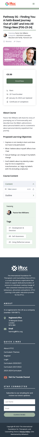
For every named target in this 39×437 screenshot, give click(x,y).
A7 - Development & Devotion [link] (16, 229)
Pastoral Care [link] (27, 38)
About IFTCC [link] (9, 348)
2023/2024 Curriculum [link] (23, 35)
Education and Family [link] (15, 38)
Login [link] (6, 360)
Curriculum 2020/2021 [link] (13, 363)
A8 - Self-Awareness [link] (16, 236)
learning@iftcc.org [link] (16, 331)
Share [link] (18, 41)
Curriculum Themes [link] (11, 352)
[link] (10, 4)
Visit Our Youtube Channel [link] (19, 377)
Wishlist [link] (9, 41)
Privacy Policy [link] (25, 432)
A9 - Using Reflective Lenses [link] (19, 242)
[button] (33, 5)
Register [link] (7, 356)
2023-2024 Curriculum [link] (13, 371)
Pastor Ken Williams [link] (21, 33)
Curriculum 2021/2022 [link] (13, 367)
